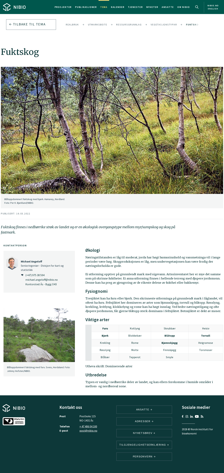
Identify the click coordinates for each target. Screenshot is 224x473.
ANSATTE (143, 409)
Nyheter (152, 7)
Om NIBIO (183, 7)
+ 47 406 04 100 (88, 426)
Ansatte (168, 7)
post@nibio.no (88, 430)
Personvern (143, 456)
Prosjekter (63, 7)
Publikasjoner (86, 7)
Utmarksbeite (97, 24)
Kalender (117, 7)
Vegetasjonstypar (164, 24)
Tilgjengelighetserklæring (143, 444)
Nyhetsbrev (143, 433)
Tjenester (135, 7)
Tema (103, 7)
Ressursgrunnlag (129, 24)
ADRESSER (143, 421)
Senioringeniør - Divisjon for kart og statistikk (42, 266)
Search (196, 7)
